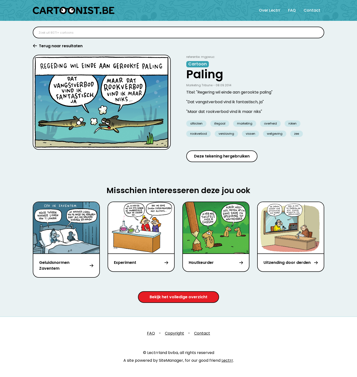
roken (293, 123)
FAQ (292, 10)
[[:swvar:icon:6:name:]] (317, 32)
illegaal (219, 123)
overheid (270, 123)
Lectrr (227, 360)
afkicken (196, 123)
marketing (244, 123)
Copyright (174, 333)
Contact (312, 10)
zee (296, 134)
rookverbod (198, 134)
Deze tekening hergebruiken (222, 156)
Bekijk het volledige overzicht (178, 297)
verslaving (226, 134)
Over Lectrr (269, 10)
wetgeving (274, 134)
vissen (250, 134)
